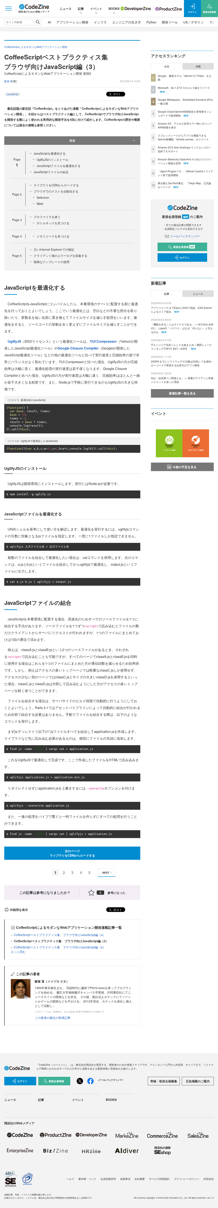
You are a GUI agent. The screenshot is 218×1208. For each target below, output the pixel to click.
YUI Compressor (103, 341)
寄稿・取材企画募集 (163, 1081)
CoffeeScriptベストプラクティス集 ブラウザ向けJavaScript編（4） (60, 935)
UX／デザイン (193, 22)
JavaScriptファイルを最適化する (58, 166)
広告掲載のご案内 (198, 1081)
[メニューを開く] (8, 8)
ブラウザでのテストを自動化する (56, 191)
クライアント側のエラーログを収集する (60, 255)
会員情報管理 (108, 1179)
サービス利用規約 (159, 1179)
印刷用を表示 (19, 909)
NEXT (105, 872)
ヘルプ (70, 1179)
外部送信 (209, 1179)
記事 (81, 8)
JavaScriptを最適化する (50, 153)
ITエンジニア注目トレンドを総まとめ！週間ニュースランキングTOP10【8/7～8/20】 (181, 346)
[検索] (37, 22)
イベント (96, 8)
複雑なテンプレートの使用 (51, 262)
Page (17, 194)
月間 (198, 66)
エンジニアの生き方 (126, 22)
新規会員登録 (183, 247)
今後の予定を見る (184, 467)
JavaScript (12, 94)
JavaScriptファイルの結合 (51, 172)
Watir (40, 203)
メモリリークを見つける (53, 236)
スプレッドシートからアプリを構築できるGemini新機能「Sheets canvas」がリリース (183, 137)
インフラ (100, 22)
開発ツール (170, 22)
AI (49, 22)
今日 (166, 66)
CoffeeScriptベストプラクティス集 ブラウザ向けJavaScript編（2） (60, 947)
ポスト (116, 94)
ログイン (184, 257)
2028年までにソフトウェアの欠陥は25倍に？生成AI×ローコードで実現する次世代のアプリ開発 (181, 363)
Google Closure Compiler (78, 348)
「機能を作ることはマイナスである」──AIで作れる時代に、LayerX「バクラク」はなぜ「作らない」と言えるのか (182, 328)
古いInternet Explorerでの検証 (54, 249)
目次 (72, 140)
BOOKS (114, 8)
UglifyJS (14, 341)
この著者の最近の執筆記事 (52, 1017)
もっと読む (18, 951)
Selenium (43, 197)
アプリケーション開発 (72, 22)
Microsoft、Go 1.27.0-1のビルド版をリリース (184, 87)
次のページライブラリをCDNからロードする (72, 853)
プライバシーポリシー (186, 1179)
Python (151, 22)
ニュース (66, 8)
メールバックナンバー (185, 236)
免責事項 (125, 1179)
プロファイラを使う (47, 217)
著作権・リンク (87, 1179)
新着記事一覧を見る (182, 393)
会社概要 (140, 1179)
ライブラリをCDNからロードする (56, 185)
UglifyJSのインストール (52, 159)
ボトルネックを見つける (53, 223)
